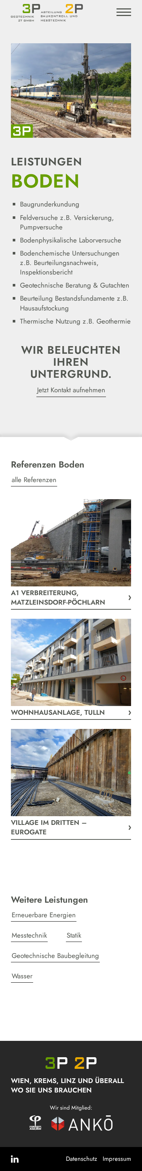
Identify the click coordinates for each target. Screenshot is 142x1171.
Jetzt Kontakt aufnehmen (71, 390)
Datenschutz (81, 1158)
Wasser (22, 976)
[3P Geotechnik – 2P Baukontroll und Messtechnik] (43, 12)
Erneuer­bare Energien (44, 915)
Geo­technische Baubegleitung (55, 956)
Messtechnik (29, 935)
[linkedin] (15, 1159)
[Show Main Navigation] (124, 13)
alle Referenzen (34, 480)
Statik (74, 935)
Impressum (117, 1158)
